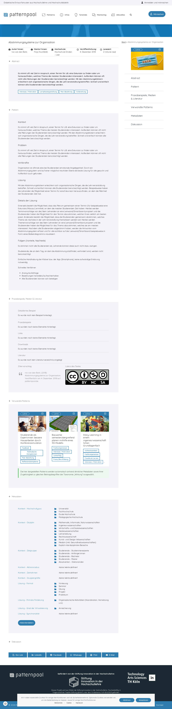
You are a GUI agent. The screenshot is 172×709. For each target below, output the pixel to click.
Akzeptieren (143, 700)
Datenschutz (58, 703)
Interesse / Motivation (28, 92)
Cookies (69, 703)
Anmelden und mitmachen (156, 2)
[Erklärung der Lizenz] (87, 377)
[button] (130, 15)
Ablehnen (127, 700)
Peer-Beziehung (67, 92)
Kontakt (159, 705)
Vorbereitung (81, 92)
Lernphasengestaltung (48, 92)
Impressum (79, 703)
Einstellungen (5, 703)
